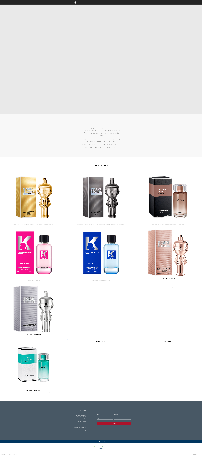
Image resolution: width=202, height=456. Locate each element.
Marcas (112, 2)
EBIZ (196, 454)
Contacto (129, 2)
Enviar (114, 423)
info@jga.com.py (83, 431)
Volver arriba (102, 441)
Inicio (103, 2)
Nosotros (107, 2)
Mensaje (116, 414)
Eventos (124, 2)
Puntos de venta (118, 2)
